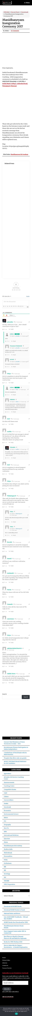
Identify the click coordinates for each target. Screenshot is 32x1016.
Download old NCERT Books (13, 906)
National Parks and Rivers (12, 913)
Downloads (24, 12)
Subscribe (7, 989)
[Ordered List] (11, 306)
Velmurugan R (19, 513)
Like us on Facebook (7, 996)
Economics (7, 810)
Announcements (9, 782)
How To (6, 828)
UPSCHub (6, 12)
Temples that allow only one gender (15, 758)
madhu (17, 449)
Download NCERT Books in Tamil (14, 910)
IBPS (5, 831)
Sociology (7, 874)
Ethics (6, 817)
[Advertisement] (16, 50)
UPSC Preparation (9, 884)
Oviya (17, 389)
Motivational (8, 852)
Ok (16, 1013)
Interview (7, 838)
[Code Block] (17, 306)
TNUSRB (6, 881)
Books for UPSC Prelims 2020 (13, 942)
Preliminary (7, 863)
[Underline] (7, 306)
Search (4, 694)
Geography (7, 824)
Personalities (8, 856)
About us (4, 963)
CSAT (5, 793)
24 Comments (15, 30)
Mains (6, 842)
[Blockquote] (15, 306)
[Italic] (6, 306)
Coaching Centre (9, 786)
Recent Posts (15, 12)
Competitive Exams (10, 789)
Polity (6, 859)
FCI (5, 821)
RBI (5, 867)
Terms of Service (7, 968)
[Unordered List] (13, 306)
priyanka (18, 336)
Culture (6, 796)
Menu (28, 2)
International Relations (11, 835)
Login (27, 296)
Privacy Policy (6, 960)
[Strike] (9, 306)
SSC (5, 877)
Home (4, 957)
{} (20, 306)
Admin (12, 334)
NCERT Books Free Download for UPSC (16, 922)
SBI (5, 870)
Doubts (6, 803)
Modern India (8, 849)
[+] (22, 306)
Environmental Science (11, 814)
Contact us (5, 965)
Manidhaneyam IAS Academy (19, 154)
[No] (30, 1011)
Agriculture (7, 773)
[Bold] (4, 306)
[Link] (19, 306)
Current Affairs (8, 800)
